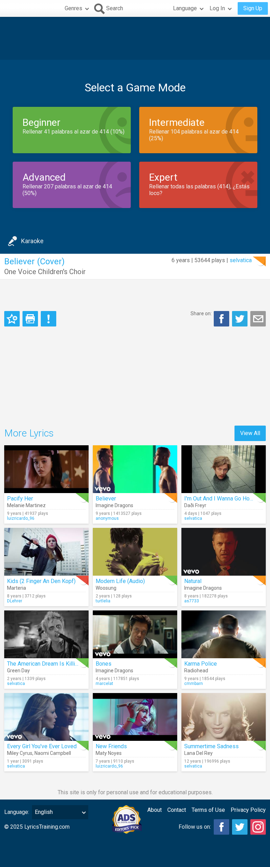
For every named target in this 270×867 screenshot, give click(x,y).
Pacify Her (20, 498)
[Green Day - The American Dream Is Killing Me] (46, 634)
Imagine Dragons (114, 505)
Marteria (16, 588)
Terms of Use (208, 810)
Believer (106, 498)
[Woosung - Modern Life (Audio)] (135, 552)
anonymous (107, 518)
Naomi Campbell (52, 753)
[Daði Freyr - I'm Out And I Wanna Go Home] (223, 469)
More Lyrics (29, 433)
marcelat (104, 683)
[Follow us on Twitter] (240, 827)
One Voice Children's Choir (45, 271)
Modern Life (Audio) (120, 581)
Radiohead (196, 670)
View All (250, 433)
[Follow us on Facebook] (221, 827)
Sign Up (252, 8)
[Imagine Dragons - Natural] (223, 552)
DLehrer (14, 601)
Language (185, 8)
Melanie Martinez (26, 505)
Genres (73, 8)
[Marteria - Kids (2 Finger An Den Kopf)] (46, 552)
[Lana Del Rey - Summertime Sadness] (223, 717)
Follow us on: (195, 826)
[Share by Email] (258, 318)
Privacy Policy (248, 810)
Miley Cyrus (19, 753)
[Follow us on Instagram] (258, 827)
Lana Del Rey (198, 753)
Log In (217, 8)
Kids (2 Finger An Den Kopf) (41, 581)
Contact (176, 810)
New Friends (111, 746)
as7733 (191, 601)
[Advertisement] (135, 38)
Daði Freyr (195, 505)
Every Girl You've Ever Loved (42, 746)
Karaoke (32, 241)
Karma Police (200, 663)
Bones (103, 663)
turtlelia (103, 601)
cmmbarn (193, 683)
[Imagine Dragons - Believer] (135, 469)
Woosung (106, 588)
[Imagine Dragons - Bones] (135, 634)
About (154, 810)
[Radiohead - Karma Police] (223, 634)
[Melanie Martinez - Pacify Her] (46, 469)
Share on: (201, 313)
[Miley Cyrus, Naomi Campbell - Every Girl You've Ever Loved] (46, 717)
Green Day (18, 670)
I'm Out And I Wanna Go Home (220, 498)
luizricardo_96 (20, 518)
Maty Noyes (109, 753)
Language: (16, 812)
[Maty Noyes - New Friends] (135, 717)
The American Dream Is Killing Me (48, 663)
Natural (192, 581)
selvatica (241, 260)
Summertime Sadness (211, 746)
